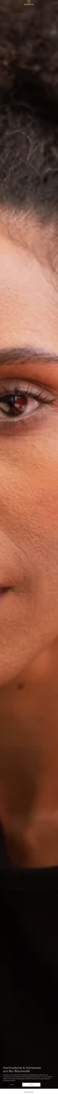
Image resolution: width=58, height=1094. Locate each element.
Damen (12, 1084)
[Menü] (1, 2)
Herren (31, 1084)
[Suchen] (5, 2)
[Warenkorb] (56, 2)
